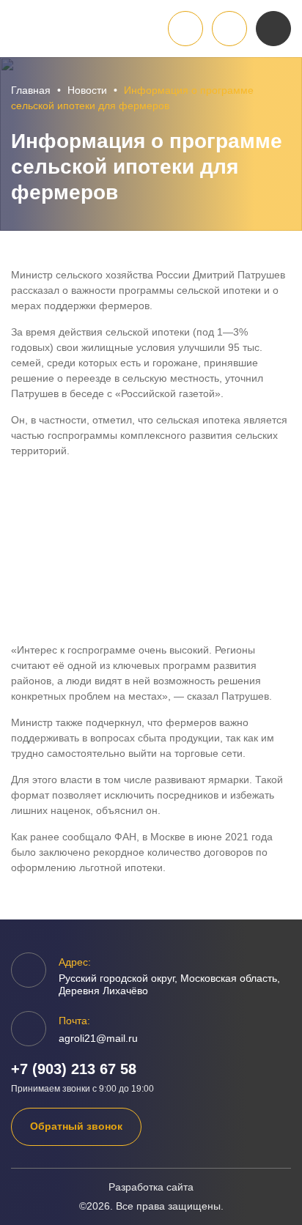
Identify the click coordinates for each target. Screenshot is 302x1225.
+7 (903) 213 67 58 (73, 1069)
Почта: (74, 1020)
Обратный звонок (76, 1126)
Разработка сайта (151, 1187)
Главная (31, 90)
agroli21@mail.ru (98, 1038)
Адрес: (75, 962)
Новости (87, 90)
